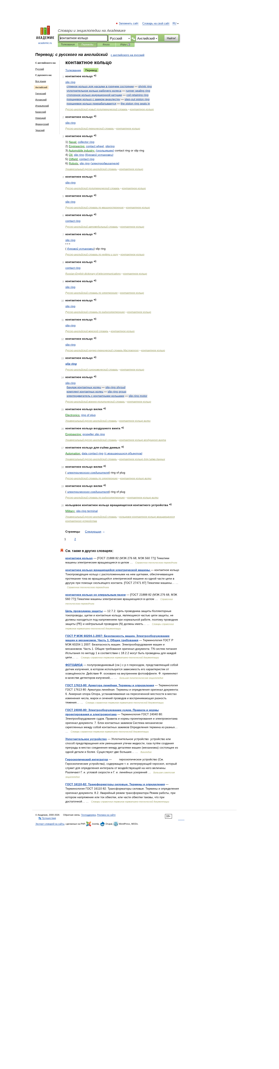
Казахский (40, 112)
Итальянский (42, 106)
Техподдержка (88, 815)
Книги (106, 44)
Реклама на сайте (106, 815)
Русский (39, 69)
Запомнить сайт (128, 23)
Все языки (40, 81)
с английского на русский (127, 55)
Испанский (41, 99)
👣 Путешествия (47, 818)
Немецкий (40, 118)
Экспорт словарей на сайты (49, 824)
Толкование (73, 70)
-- (102, 350)
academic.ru (45, 43)
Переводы (87, 44)
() (105, 150)
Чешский (40, 130)
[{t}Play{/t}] (95, 75)
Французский (42, 124)
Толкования (68, 44)
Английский (41, 87)
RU (174, 23)
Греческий (40, 93)
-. (109, 685)
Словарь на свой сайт (156, 23)
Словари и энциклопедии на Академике (92, 31)
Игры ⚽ (125, 44)
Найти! (171, 38)
